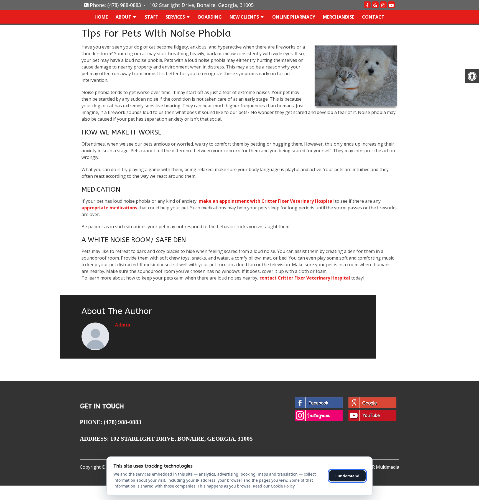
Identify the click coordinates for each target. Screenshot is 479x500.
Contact (373, 17)
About (123, 17)
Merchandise (338, 17)
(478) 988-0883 (124, 5)
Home (101, 17)
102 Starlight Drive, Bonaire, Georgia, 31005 (201, 5)
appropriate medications (109, 208)
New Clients (244, 17)
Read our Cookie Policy (273, 486)
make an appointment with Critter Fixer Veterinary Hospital (266, 201)
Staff (151, 17)
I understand (347, 476)
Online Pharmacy (293, 17)
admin (122, 325)
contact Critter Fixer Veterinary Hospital (304, 278)
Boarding (210, 17)
